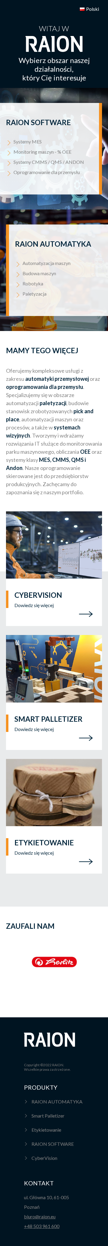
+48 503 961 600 (41, 1226)
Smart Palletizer (48, 1115)
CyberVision (44, 1158)
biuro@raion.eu (40, 1216)
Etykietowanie (46, 1130)
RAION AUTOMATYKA (57, 1101)
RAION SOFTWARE (53, 1144)
